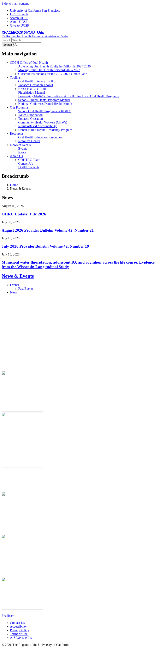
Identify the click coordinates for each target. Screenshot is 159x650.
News (22, 152)
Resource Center (29, 141)
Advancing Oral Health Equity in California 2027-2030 (54, 66)
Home (14, 185)
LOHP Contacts (28, 167)
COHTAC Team (29, 159)
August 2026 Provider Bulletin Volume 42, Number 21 (48, 230)
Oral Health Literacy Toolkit (36, 81)
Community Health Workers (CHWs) (42, 122)
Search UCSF (19, 18)
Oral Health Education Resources (40, 137)
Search (6, 40)
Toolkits (15, 77)
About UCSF (19, 21)
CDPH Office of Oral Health (29, 62)
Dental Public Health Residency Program (45, 130)
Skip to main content (15, 3)
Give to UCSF (19, 25)
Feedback (8, 615)
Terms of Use (19, 634)
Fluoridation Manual (31, 92)
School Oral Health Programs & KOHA (44, 111)
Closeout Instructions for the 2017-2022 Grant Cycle (52, 74)
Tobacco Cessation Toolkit (35, 85)
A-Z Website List (21, 637)
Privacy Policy (19, 630)
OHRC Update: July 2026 (24, 214)
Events (22, 148)
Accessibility (18, 626)
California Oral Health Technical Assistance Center (35, 36)
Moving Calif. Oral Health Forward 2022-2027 (49, 70)
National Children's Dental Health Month (45, 103)
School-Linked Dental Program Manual (44, 100)
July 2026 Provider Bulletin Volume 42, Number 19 (45, 246)
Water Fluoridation (30, 115)
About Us (16, 156)
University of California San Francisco (35, 10)
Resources (16, 133)
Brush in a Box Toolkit (33, 88)
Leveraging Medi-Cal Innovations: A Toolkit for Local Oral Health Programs (68, 96)
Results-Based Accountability (37, 126)
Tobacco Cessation (30, 118)
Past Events (25, 288)
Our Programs (19, 107)
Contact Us (25, 163)
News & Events (20, 145)
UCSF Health (19, 14)
